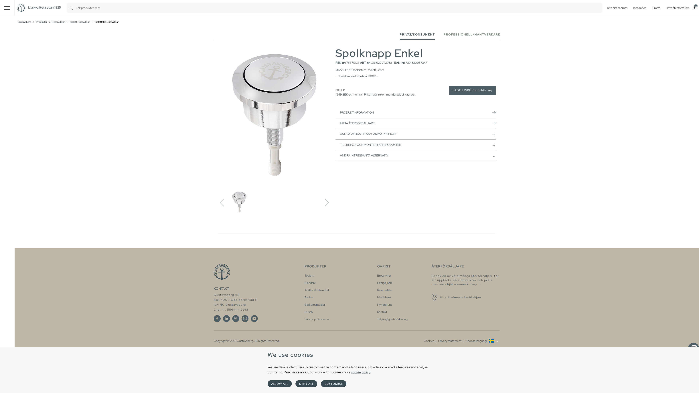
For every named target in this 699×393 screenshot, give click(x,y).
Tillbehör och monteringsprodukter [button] (370, 145)
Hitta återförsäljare (357, 123)
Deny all (306, 384)
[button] (482, 341)
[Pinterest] (235, 318)
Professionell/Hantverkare (472, 34)
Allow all (279, 384)
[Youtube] (254, 318)
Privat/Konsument (417, 34)
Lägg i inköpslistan (470, 90)
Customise (334, 384)
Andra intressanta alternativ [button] (364, 155)
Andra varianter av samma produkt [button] (368, 134)
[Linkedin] (226, 318)
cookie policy (360, 372)
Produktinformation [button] (357, 112)
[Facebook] (217, 318)
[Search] (71, 8)
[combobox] (339, 8)
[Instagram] (245, 318)
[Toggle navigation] (7, 8)
